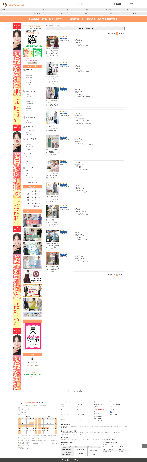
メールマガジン (67, 9)
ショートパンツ (29, 103)
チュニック (28, 120)
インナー (28, 142)
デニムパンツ (29, 96)
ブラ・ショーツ (29, 146)
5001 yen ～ (37, 206)
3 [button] (121, 33)
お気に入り (87, 9)
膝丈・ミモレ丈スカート (32, 110)
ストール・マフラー (31, 177)
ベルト (27, 173)
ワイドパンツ (29, 99)
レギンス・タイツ (30, 101)
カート (23, 9)
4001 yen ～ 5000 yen (34, 203)
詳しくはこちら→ (65, 427)
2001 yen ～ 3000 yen (34, 197)
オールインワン (29, 122)
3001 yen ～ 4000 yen (34, 200)
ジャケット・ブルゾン (31, 130)
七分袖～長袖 (29, 77)
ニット (27, 87)
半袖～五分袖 (29, 75)
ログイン (45, 9)
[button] (123, 33)
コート (27, 132)
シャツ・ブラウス (30, 80)
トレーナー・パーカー (31, 84)
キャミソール (29, 149)
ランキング (61, 13)
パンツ (27, 94)
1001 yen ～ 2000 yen (34, 194)
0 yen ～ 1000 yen (35, 191)
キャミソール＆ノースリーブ (33, 73)
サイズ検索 (37, 13)
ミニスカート (29, 113)
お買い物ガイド (4, 9)
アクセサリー (29, 180)
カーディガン (29, 82)
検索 (118, 3)
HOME (47, 25)
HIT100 (135, 13)
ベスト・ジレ (29, 134)
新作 (86, 13)
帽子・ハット (29, 171)
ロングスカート (29, 108)
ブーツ (27, 159)
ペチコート (28, 144)
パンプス (28, 156)
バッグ (27, 175)
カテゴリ (12, 13)
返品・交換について (111, 9)
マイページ (129, 9)
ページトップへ (144, 446)
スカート (28, 106)
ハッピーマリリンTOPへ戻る (73, 391)
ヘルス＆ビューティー (31, 182)
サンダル (28, 163)
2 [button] (119, 33)
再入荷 (110, 13)
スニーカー (28, 161)
